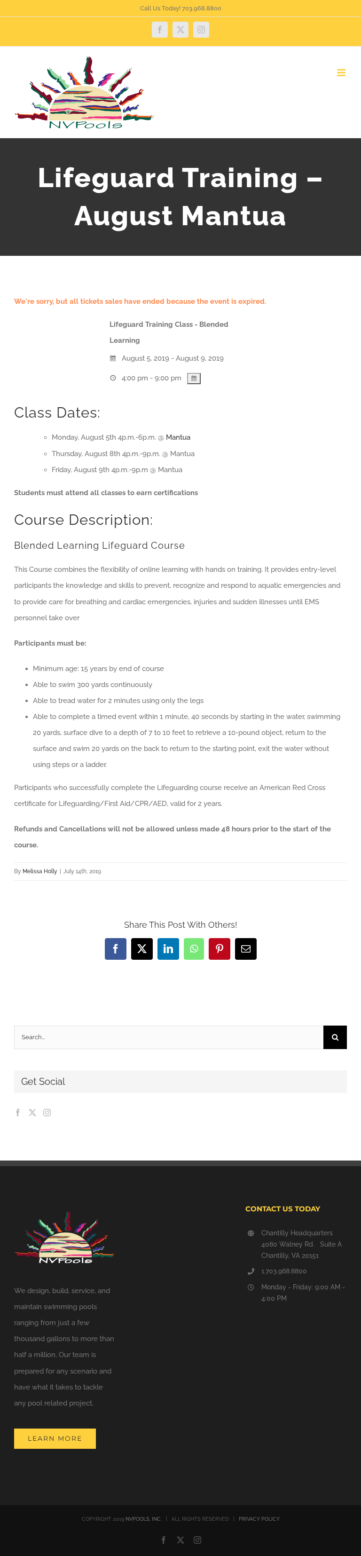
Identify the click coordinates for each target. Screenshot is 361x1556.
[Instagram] (47, 1112)
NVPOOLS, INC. (144, 1519)
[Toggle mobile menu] (342, 73)
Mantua (178, 437)
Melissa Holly (40, 871)
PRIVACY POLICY (259, 1519)
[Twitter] (32, 1112)
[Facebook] (18, 1112)
